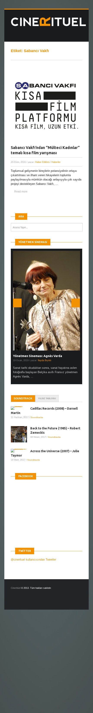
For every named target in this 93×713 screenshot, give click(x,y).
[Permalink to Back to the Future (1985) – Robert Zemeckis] (20, 434)
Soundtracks (36, 417)
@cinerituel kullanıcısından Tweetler (33, 559)
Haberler (56, 162)
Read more (20, 191)
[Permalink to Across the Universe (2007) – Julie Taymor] (20, 450)
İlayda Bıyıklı (44, 360)
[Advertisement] (46, 665)
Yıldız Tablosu (47, 398)
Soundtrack (23, 398)
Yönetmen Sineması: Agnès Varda (37, 356)
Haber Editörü (42, 162)
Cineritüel (16, 588)
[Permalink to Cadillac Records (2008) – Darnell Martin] (20, 408)
